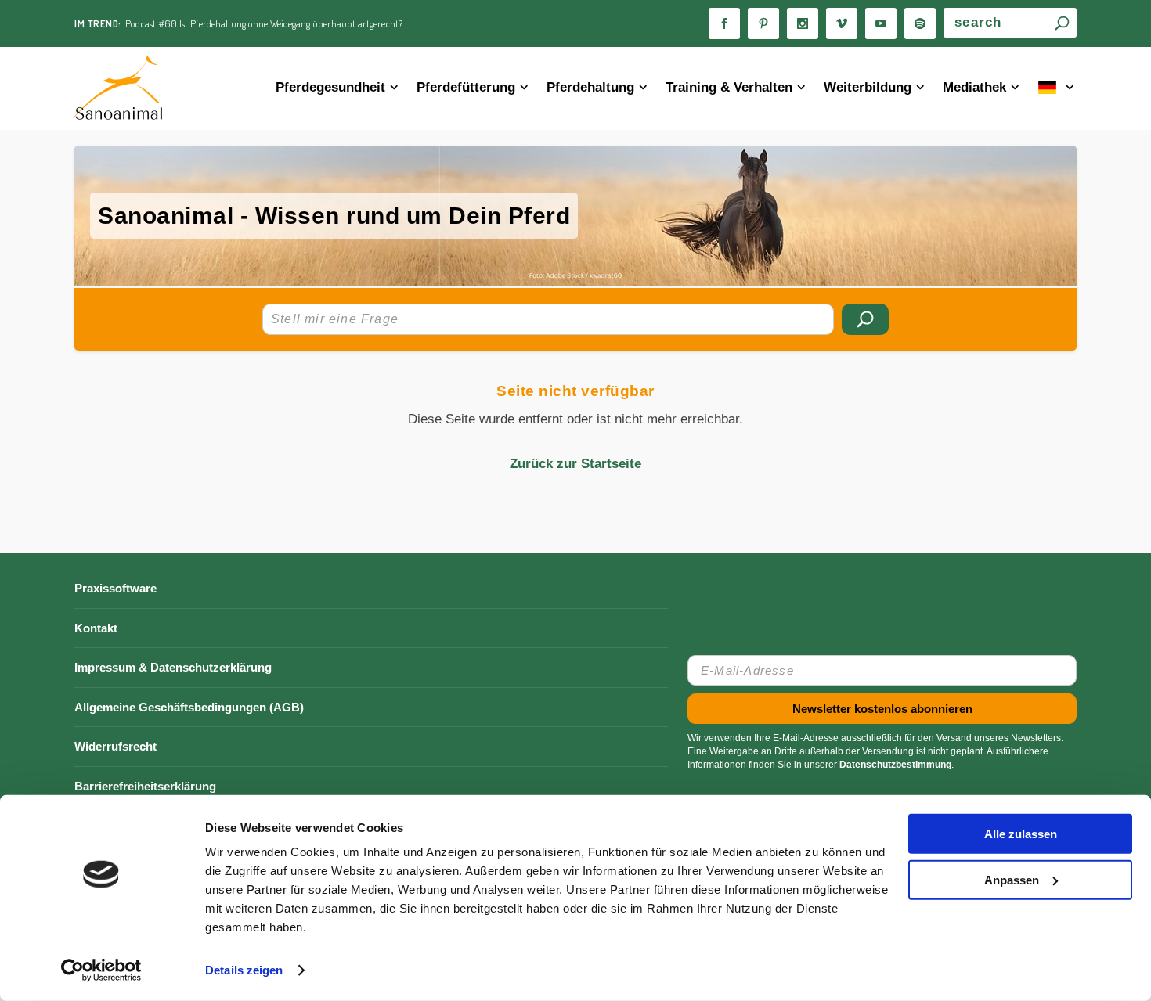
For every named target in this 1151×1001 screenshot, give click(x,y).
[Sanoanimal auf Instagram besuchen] (802, 23)
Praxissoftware (115, 588)
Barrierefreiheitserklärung (145, 786)
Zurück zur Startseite (575, 463)
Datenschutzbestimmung (895, 764)
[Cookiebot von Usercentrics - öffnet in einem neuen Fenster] (101, 970)
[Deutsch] (1057, 89)
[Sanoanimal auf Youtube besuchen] (881, 23)
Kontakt (95, 628)
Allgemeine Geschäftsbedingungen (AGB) (189, 707)
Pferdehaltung (590, 87)
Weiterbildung (867, 87)
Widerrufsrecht (115, 746)
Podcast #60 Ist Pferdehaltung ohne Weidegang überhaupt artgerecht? (263, 23)
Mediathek (974, 87)
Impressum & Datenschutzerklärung (173, 667)
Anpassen (1011, 879)
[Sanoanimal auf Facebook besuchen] (724, 23)
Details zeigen (244, 970)
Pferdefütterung (466, 87)
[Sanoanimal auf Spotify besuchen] (920, 23)
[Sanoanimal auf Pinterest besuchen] (763, 23)
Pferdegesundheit (330, 87)
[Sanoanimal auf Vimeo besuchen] (841, 23)
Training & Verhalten (729, 87)
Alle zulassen (1020, 834)
